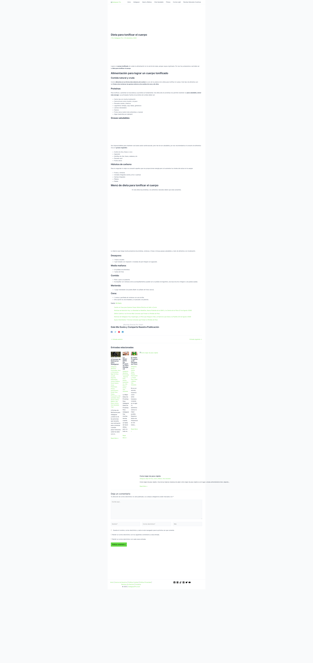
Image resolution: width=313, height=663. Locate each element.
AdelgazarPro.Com (134, 586)
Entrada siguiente (196, 339)
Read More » (115, 438)
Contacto (138, 584)
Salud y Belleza (158, 478)
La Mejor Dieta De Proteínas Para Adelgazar (125, 363)
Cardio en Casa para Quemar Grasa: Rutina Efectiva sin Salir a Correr (135, 307)
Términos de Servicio (127, 584)
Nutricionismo (114, 390)
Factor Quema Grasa (133, 370)
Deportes (113, 377)
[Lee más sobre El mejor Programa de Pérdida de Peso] (134, 353)
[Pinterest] (119, 332)
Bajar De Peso (114, 374)
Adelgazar (113, 366)
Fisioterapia (114, 386)
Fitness (113, 388)
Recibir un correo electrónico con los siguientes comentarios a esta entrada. (135, 534)
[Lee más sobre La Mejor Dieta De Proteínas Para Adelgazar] (126, 353)
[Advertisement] (156, 21)
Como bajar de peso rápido (150, 476)
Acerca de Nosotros (121, 582)
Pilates (112, 394)
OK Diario (119, 303)
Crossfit (113, 376)
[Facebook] (111, 332)
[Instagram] (177, 582)
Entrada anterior (117, 339)
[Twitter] (115, 332)
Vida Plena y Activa (125, 385)
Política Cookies (133, 582)
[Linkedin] (122, 332)
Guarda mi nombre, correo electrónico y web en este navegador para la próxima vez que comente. (143, 530)
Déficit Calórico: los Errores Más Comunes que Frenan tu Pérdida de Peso (137, 313)
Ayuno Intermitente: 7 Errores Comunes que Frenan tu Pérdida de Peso (136, 320)
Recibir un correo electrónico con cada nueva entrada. (129, 539)
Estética (117, 381)
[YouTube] (190, 582)
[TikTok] (180, 582)
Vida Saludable (115, 405)
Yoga (112, 407)
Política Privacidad (145, 582)
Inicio (111, 582)
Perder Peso (114, 392)
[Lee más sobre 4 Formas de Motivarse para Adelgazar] (116, 354)
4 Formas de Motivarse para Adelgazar (116, 361)
